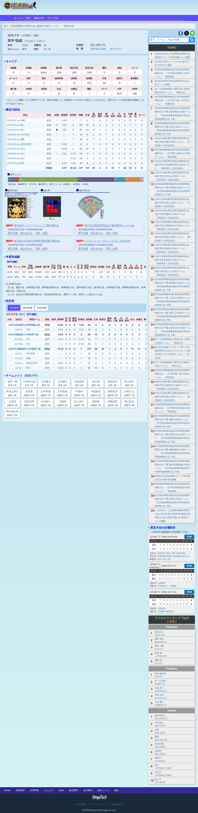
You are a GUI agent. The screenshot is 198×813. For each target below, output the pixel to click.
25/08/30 (12, 153)
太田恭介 (162, 608)
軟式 (73, 790)
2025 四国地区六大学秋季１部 (23, 334)
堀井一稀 (170, 553)
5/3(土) (18, 368)
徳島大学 (39, 17)
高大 (154, 600)
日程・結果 (41, 233)
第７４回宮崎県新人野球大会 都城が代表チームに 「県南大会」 (40, 26)
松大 (22, 158)
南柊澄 (169, 556)
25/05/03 (12, 149)
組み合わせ (26, 233)
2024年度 (27, 307)
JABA (61, 790)
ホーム (17, 17)
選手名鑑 (13, 233)
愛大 (22, 130)
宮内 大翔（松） (164, 559)
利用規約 (117, 804)
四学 (22, 163)
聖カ (22, 125)
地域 (116, 790)
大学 (27, 17)
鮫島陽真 (162, 556)
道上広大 (186, 556)
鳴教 (23, 120)
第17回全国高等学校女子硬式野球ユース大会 (109, 225)
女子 (88, 790)
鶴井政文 (162, 553)
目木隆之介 (163, 586)
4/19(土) (19, 358)
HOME (7, 790)
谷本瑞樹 (177, 556)
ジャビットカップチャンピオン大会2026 (107, 240)
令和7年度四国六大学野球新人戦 (24, 325)
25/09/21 (11, 158)
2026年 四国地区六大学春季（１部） (171, 532)
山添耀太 (162, 583)
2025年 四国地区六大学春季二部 (24, 348)
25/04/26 (11, 144)
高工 (23, 153)
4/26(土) (19, 363)
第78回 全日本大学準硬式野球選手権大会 (37, 240)
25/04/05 (12, 134)
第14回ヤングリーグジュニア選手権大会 (36, 225)
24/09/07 (12, 120)
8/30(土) (19, 339)
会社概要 (81, 804)
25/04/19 (11, 139)
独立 (103, 790)
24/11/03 (11, 125)
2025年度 (14, 307)
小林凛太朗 (180, 553)
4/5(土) (18, 353)
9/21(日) (19, 344)
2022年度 (41, 307)
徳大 (22, 314)
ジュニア (48, 790)
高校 (20, 790)
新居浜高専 (26, 144)
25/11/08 (11, 163)
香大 (23, 149)
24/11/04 (11, 130)
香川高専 (25, 134)
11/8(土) (19, 329)
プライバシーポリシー (99, 804)
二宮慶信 (172, 586)
